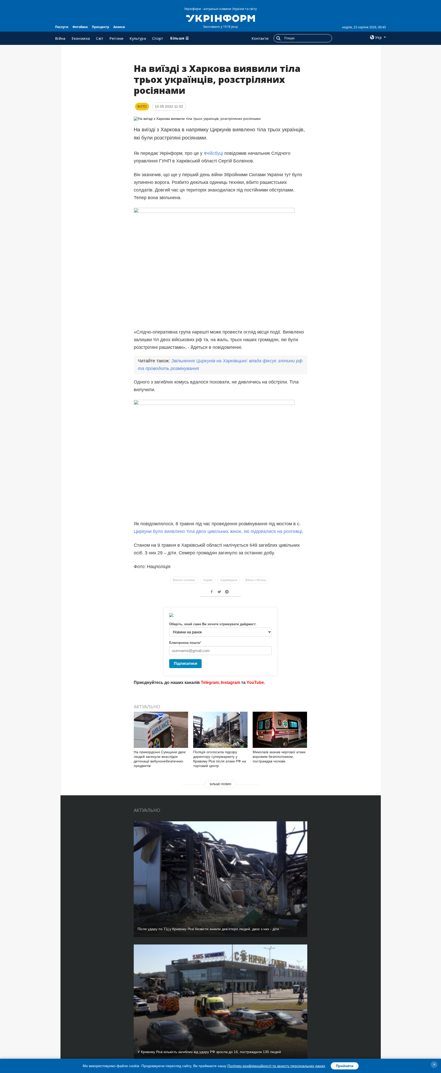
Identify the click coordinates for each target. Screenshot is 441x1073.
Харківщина (228, 580)
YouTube (255, 682)
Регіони (116, 38)
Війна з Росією (255, 580)
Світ (99, 38)
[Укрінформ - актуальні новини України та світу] (220, 18)
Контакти (260, 38)
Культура (138, 38)
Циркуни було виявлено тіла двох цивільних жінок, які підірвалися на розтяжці (218, 531)
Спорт (157, 38)
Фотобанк (80, 27)
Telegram (210, 682)
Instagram (230, 682)
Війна (60, 38)
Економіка (81, 38)
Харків (207, 580)
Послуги (61, 27)
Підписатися (185, 663)
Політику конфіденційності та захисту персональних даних (276, 1066)
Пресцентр (100, 27)
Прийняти (344, 1066)
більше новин (220, 784)
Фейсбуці (214, 153)
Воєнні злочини (184, 580)
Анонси (119, 27)
